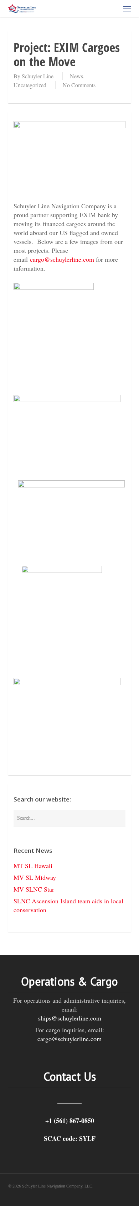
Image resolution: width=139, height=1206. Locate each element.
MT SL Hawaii (33, 865)
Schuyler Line (37, 76)
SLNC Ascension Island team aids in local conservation (68, 905)
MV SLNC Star (34, 889)
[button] (127, 8)
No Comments (79, 85)
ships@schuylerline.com (69, 1018)
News (76, 76)
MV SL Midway (35, 877)
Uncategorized (30, 85)
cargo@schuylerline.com (62, 259)
